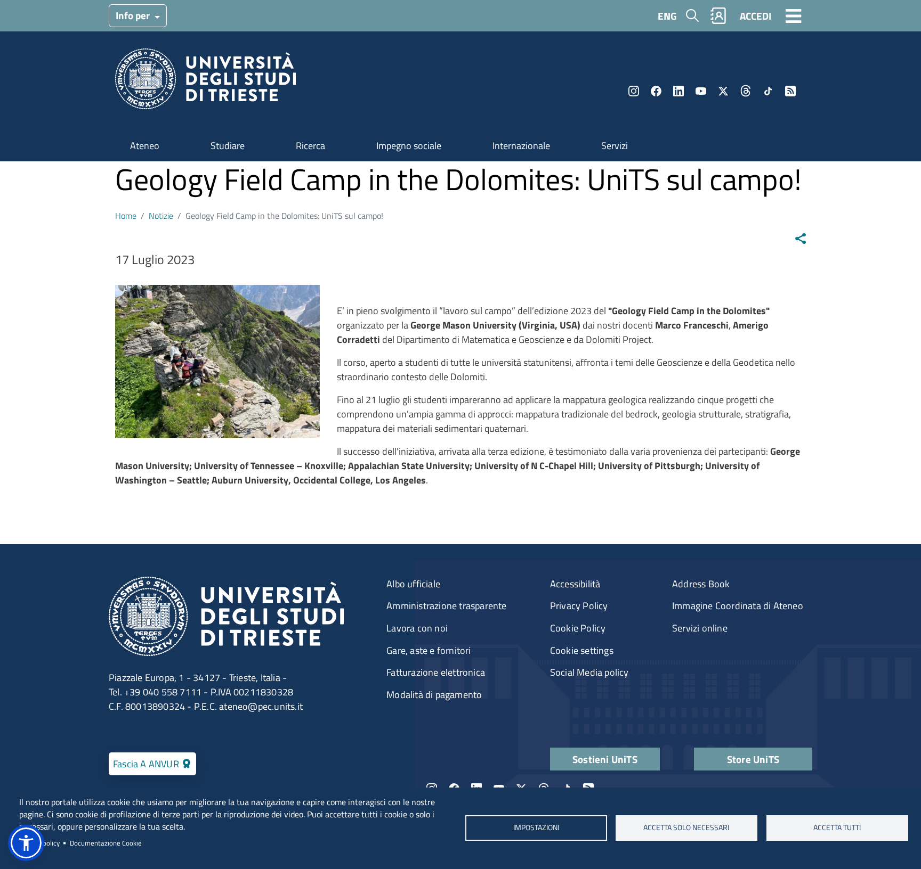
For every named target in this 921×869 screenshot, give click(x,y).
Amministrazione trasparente (446, 606)
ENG (667, 15)
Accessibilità (575, 584)
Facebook (656, 91)
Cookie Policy (578, 628)
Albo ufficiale (413, 584)
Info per (134, 15)
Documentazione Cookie (106, 843)
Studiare (228, 145)
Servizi (614, 145)
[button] (26, 842)
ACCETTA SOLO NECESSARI (687, 828)
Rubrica (718, 15)
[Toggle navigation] (793, 15)
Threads (746, 91)
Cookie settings (581, 650)
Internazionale (521, 145)
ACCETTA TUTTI (837, 828)
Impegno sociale (408, 145)
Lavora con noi (417, 628)
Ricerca (310, 145)
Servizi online (700, 628)
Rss (790, 91)
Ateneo (144, 145)
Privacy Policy (579, 606)
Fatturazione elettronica (435, 672)
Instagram (634, 91)
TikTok (768, 91)
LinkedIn (678, 91)
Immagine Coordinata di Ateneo (737, 606)
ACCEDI (755, 15)
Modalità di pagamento (434, 694)
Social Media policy (589, 672)
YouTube (701, 91)
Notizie (161, 215)
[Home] (205, 82)
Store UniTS (753, 759)
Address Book (701, 584)
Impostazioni (536, 828)
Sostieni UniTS (604, 759)
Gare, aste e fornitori (428, 650)
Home (125, 215)
